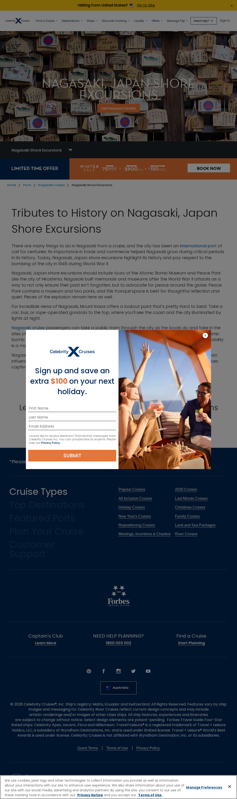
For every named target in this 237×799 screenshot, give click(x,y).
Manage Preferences (204, 787)
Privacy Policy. (51, 443)
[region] (118, 787)
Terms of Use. (150, 795)
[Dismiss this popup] (205, 335)
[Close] (230, 786)
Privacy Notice (90, 795)
